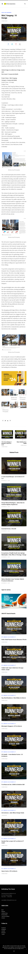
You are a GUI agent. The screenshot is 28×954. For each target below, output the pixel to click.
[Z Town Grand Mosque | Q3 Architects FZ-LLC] (14, 465)
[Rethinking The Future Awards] (9, 4)
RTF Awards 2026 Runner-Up (8, 637)
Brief (2, 909)
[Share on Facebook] (8, 44)
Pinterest (3, 932)
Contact (3, 918)
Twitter (3, 934)
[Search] (24, 3)
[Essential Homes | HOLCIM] (14, 517)
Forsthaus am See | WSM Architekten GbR (13, 784)
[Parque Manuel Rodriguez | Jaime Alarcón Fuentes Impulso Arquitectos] (14, 491)
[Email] (19, 44)
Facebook (3, 927)
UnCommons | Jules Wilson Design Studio (12, 813)
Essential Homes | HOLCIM (8, 528)
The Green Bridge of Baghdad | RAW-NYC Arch (6, 443)
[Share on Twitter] (12, 44)
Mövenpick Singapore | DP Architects (11, 726)
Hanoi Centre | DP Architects (9, 871)
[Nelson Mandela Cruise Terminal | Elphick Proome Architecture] (14, 568)
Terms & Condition (5, 916)
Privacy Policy (4, 914)
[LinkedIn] (8, 420)
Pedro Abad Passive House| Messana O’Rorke (14, 639)
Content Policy (4, 913)
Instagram (3, 929)
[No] (26, 949)
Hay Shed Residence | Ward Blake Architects (13, 698)
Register (3, 911)
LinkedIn (3, 931)
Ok (14, 951)
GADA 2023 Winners (6, 12)
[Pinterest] (16, 44)
